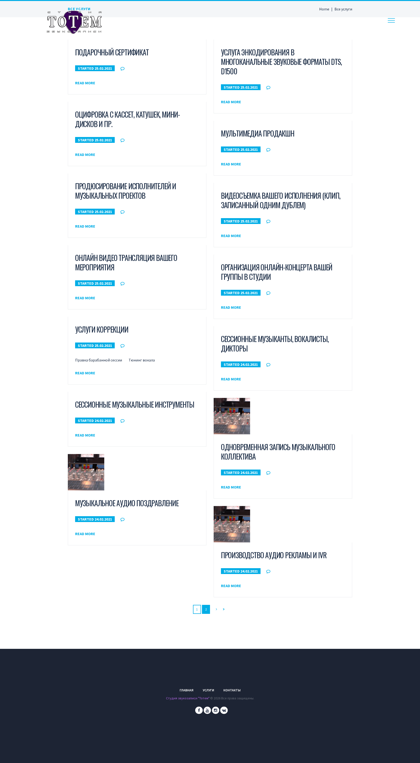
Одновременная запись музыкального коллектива (278, 451)
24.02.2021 (249, 364)
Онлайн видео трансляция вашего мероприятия (126, 262)
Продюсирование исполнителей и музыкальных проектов (125, 190)
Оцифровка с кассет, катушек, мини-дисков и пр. (127, 119)
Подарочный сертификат (112, 52)
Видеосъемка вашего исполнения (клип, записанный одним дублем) (280, 200)
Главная (186, 690)
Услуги (208, 690)
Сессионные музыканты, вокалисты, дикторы (275, 343)
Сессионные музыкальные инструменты (134, 404)
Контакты (232, 690)
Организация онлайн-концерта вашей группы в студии (276, 272)
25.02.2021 (103, 68)
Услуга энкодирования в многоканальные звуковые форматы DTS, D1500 (281, 62)
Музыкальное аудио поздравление (127, 502)
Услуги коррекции (101, 329)
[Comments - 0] (123, 68)
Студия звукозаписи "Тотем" (188, 698)
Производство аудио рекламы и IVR (274, 554)
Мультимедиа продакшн (257, 133)
